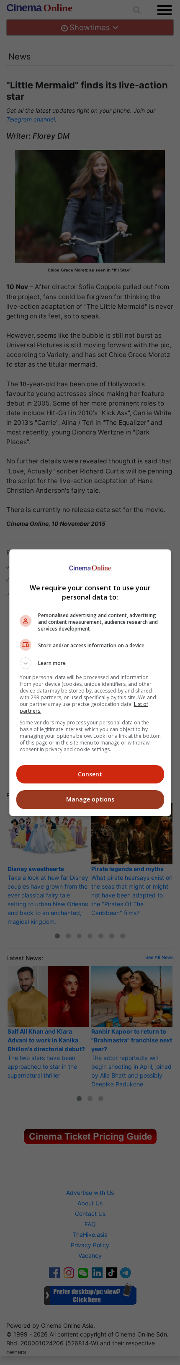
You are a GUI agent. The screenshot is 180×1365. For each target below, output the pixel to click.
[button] (90, 663)
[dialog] (90, 682)
